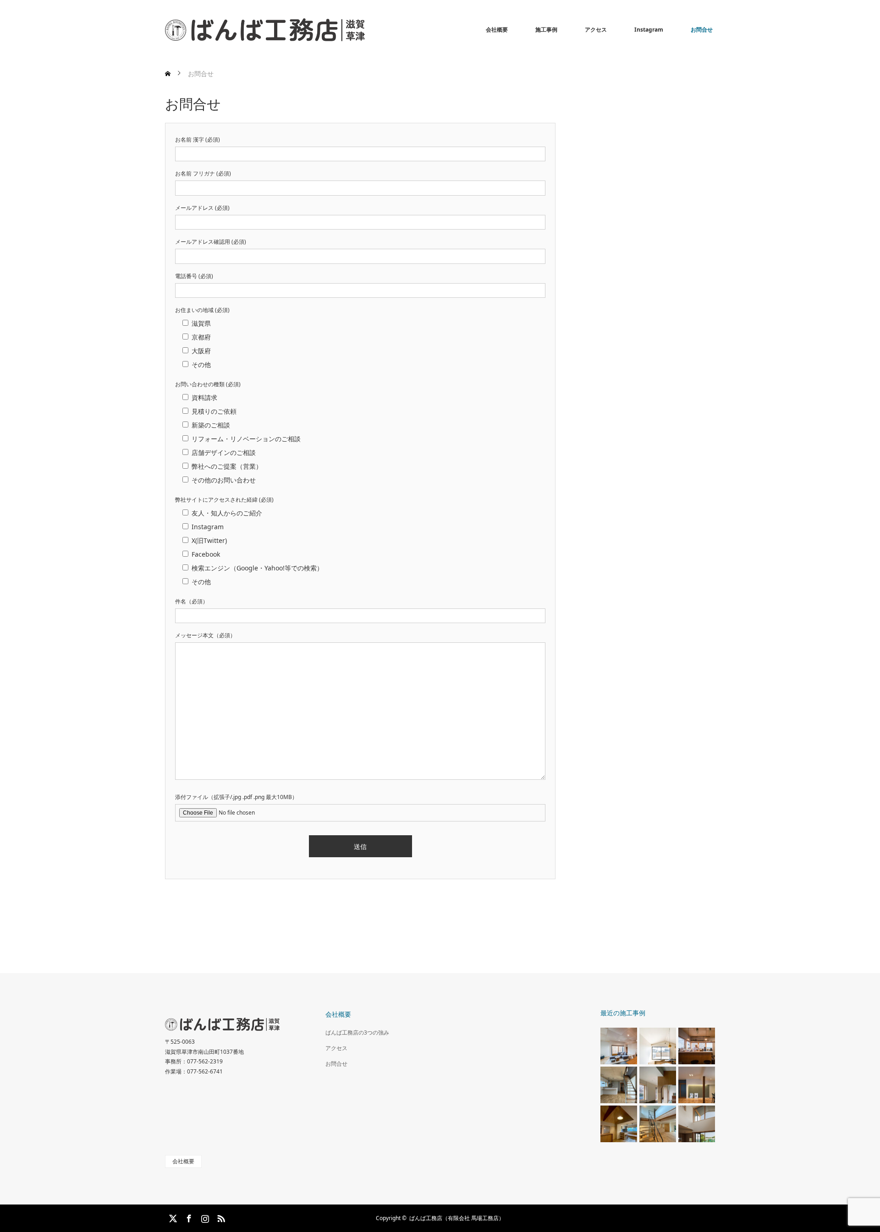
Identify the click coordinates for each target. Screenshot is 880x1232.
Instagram (648, 29)
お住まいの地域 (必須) (202, 310)
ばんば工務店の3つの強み (357, 1032)
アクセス (596, 29)
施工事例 (546, 29)
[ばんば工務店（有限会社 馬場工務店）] (364, 29)
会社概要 (497, 29)
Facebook (188, 1217)
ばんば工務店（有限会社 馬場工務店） (456, 1218)
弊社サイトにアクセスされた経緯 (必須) (224, 500)
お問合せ (702, 29)
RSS (220, 1217)
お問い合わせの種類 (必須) (208, 384)
